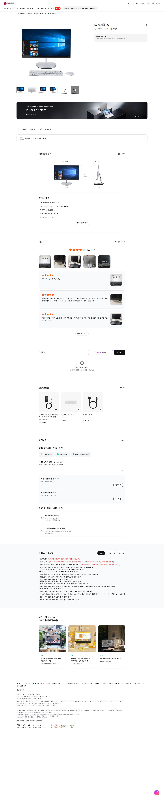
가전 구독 (15, 8)
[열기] (61, 462)
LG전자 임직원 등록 (87, 683)
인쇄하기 (123, 154)
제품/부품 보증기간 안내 (82, 454)
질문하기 (101, 352)
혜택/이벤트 (30, 8)
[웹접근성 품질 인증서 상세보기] (72, 726)
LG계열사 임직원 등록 (99, 683)
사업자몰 (158, 3)
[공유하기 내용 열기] (146, 25)
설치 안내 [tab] (121, 553)
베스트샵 (44, 8)
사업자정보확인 (49, 710)
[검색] (129, 3)
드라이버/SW (63, 454)
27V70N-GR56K (51, 13)
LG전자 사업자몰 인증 (126, 683)
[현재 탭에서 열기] (82, 110)
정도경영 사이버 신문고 (139, 683)
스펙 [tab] (18, 129)
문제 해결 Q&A (47, 454)
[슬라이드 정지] (135, 117)
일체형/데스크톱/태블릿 (39, 13)
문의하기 (119, 352)
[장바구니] (137, 3)
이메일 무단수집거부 (34, 683)
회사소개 (143, 3)
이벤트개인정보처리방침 (57, 683)
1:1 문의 (38, 694)
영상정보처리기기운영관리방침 (72, 683)
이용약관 (25, 683)
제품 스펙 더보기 (81, 223)
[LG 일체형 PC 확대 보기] (48, 52)
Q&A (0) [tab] (33, 129)
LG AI (50, 8)
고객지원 (22, 8)
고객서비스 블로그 (31, 721)
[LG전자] (9, 3)
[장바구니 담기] (56, 409)
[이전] (143, 117)
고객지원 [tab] (48, 129)
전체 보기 (122, 387)
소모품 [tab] (40, 129)
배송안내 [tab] (101, 553)
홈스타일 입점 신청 (21, 686)
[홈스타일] (57, 8)
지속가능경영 (150, 3)
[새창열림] (67, 8)
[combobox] (82, 470)
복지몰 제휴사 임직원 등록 (113, 683)
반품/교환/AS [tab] (111, 553)
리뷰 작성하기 (118, 242)
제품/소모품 (7, 8)
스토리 (38, 8)
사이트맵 (19, 683)
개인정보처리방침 (45, 683)
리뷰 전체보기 (81, 333)
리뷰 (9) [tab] (24, 129)
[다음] (145, 117)
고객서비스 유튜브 (21, 721)
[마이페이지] (133, 3)
